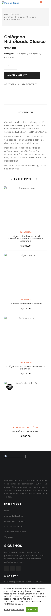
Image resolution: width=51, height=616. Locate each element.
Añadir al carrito (17, 75)
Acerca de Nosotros (13, 516)
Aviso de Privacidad (13, 526)
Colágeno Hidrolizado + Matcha (25, 304)
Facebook (6, 568)
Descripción (25, 112)
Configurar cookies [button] (14, 609)
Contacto (8, 537)
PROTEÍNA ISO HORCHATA (25, 431)
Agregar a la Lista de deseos (20, 84)
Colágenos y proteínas (13, 15)
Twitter (12, 568)
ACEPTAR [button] (32, 609)
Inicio (6, 14)
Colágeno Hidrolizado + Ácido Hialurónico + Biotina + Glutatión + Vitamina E (25, 238)
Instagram (18, 568)
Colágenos (20, 17)
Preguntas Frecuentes (14, 521)
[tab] (25, 112)
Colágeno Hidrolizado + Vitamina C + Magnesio (25, 367)
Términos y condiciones (15, 531)
